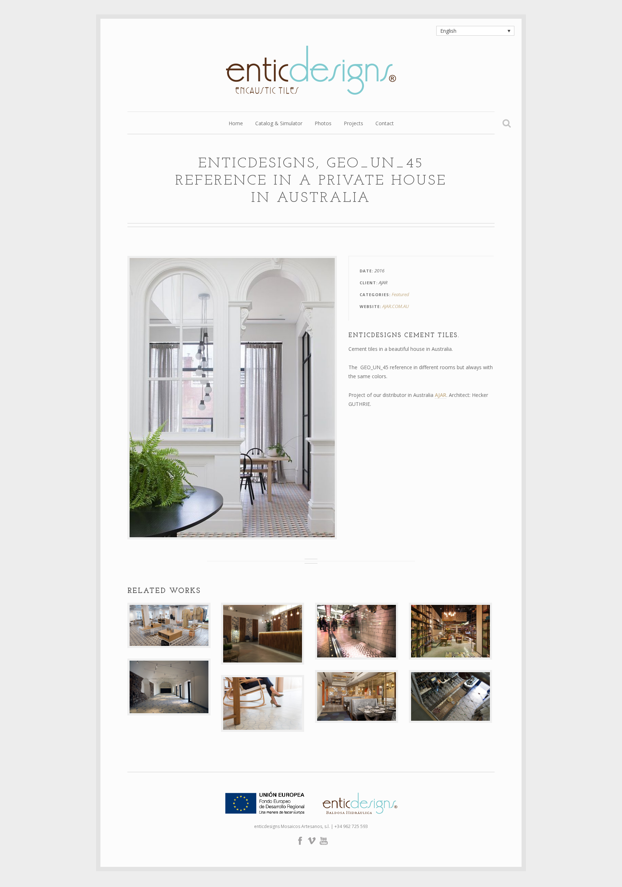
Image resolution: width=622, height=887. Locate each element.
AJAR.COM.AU (395, 306)
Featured (400, 294)
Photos (323, 124)
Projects (353, 124)
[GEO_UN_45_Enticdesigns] (232, 397)
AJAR (440, 395)
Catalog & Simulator (278, 124)
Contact (384, 124)
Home (236, 124)
